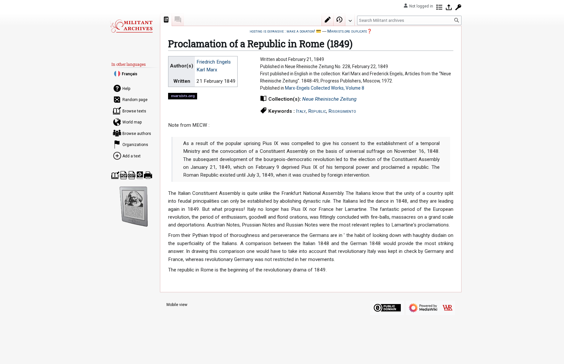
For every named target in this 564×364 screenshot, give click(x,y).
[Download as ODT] (132, 175)
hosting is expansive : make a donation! (282, 31)
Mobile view (176, 304)
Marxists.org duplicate (347, 31)
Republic (317, 111)
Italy (301, 111)
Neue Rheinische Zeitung (329, 99)
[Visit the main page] (131, 26)
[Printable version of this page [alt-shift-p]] (148, 175)
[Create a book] (115, 175)
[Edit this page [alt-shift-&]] (328, 19)
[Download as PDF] (123, 175)
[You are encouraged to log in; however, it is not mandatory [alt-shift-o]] (449, 7)
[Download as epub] (140, 175)
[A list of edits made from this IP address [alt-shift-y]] (439, 7)
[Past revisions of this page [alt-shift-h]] (339, 19)
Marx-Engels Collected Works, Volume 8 (324, 88)
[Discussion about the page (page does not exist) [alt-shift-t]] (178, 19)
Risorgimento (342, 111)
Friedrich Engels (213, 62)
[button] (349, 19)
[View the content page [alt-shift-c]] (166, 19)
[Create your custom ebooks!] (133, 206)
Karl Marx (206, 70)
